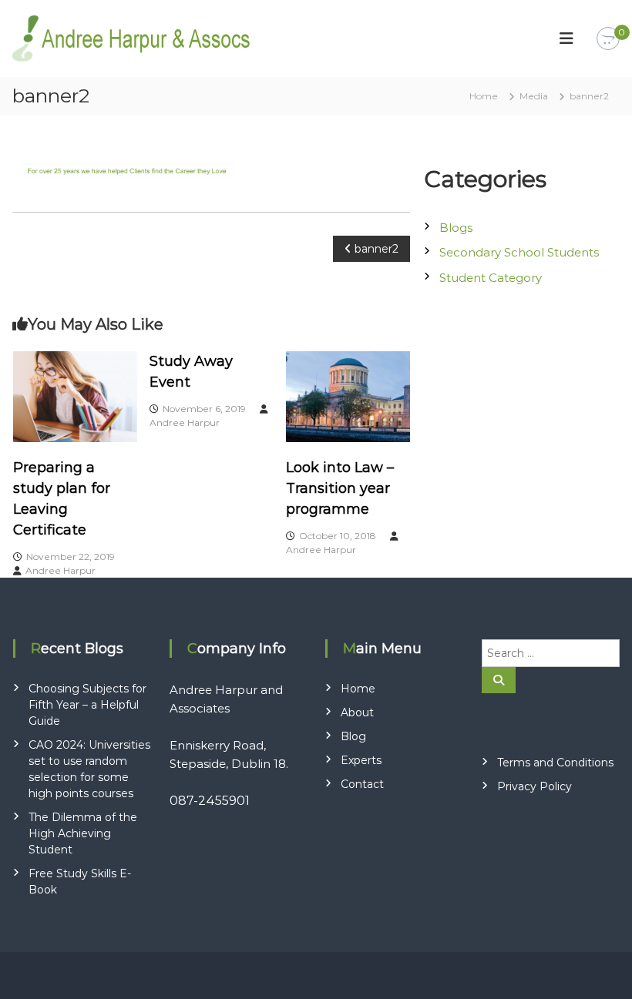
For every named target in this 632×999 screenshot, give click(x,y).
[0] (608, 39)
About (357, 712)
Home (358, 689)
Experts (361, 760)
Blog (353, 736)
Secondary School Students (519, 252)
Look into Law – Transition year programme (340, 488)
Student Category (490, 277)
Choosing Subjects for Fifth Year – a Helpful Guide (87, 705)
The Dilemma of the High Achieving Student (83, 833)
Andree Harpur (60, 570)
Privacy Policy (534, 786)
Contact (362, 784)
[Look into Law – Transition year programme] (348, 395)
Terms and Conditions (555, 762)
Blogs (455, 227)
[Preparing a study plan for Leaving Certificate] (75, 395)
